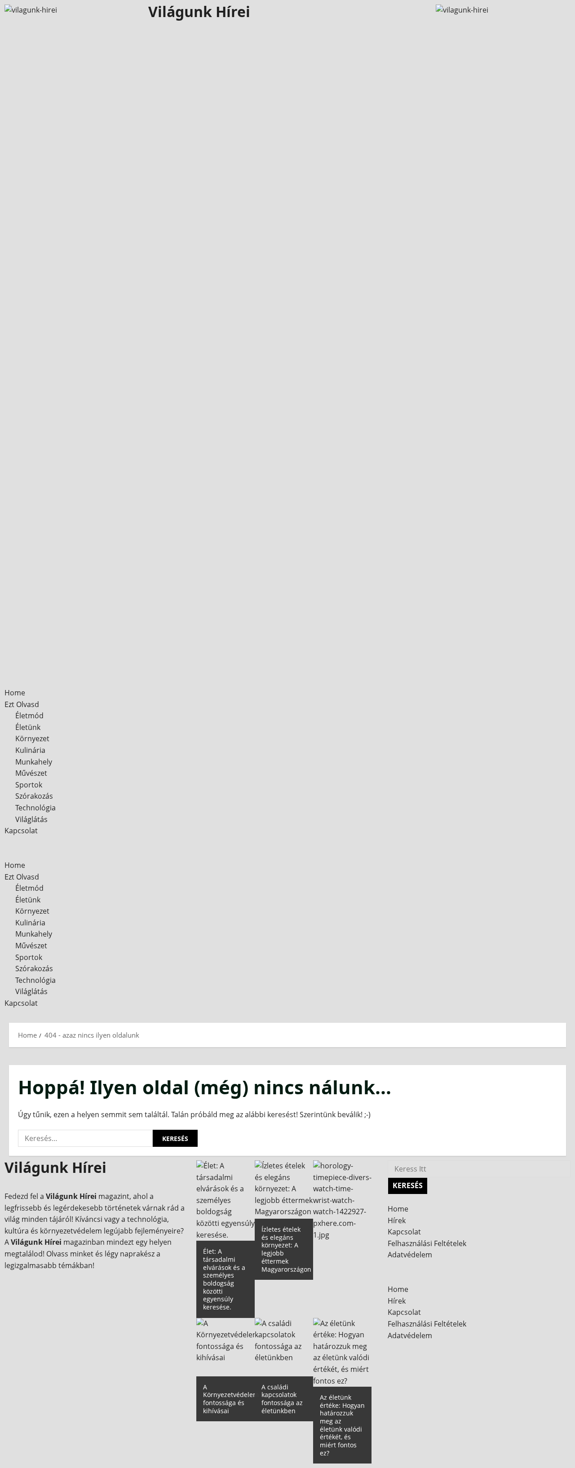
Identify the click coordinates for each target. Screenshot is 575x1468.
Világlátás (31, 819)
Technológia (35, 808)
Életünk (27, 727)
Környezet (32, 738)
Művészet (31, 773)
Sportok (28, 785)
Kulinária (30, 750)
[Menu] (10, 842)
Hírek (397, 1220)
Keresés (410, 1183)
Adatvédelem (410, 1255)
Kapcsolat (21, 831)
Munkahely (33, 762)
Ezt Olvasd (21, 704)
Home (14, 693)
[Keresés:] (85, 1138)
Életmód (29, 716)
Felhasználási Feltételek (427, 1243)
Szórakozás (34, 796)
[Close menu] (7, 854)
